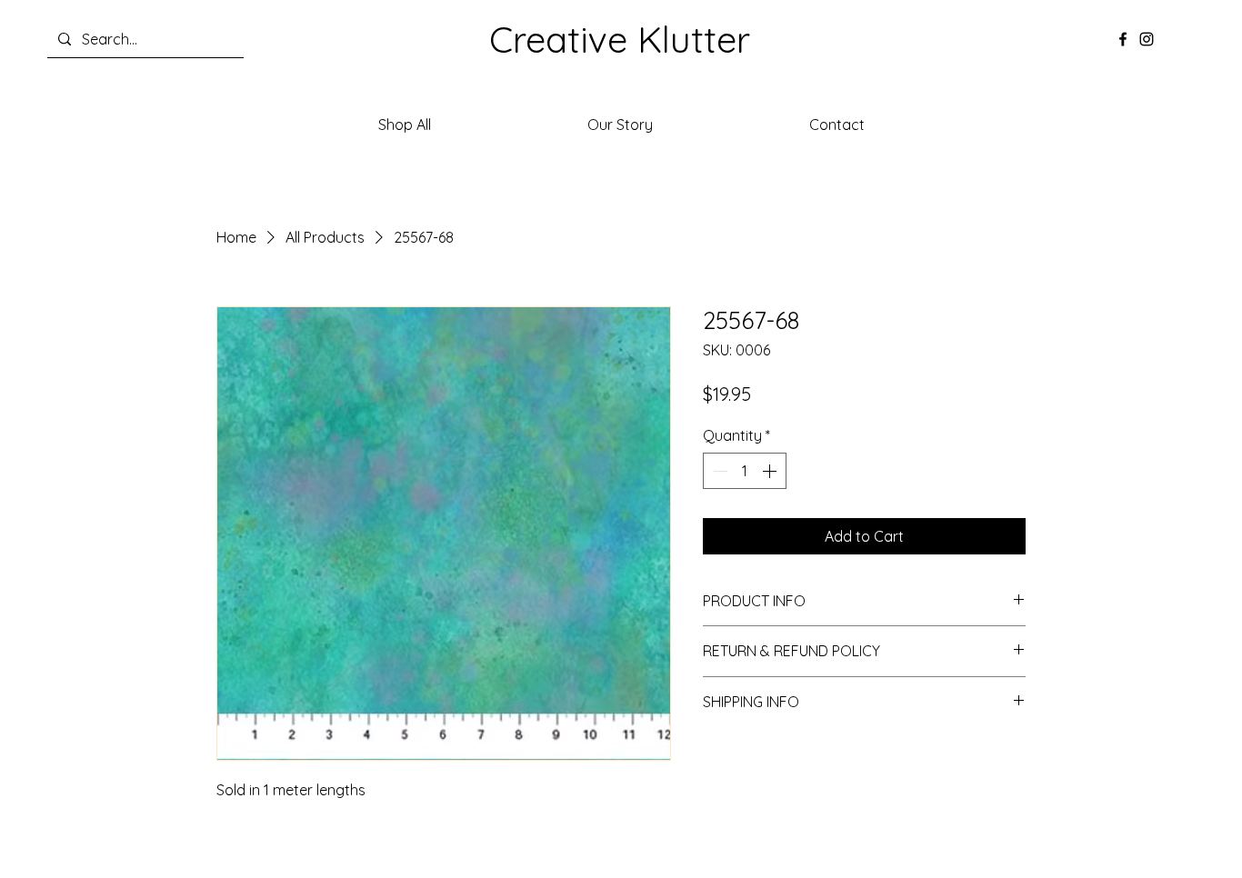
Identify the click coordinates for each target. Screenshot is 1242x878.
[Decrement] (718, 471)
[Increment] (771, 471)
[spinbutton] (744, 471)
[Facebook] (1123, 39)
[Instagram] (1146, 39)
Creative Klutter (619, 39)
